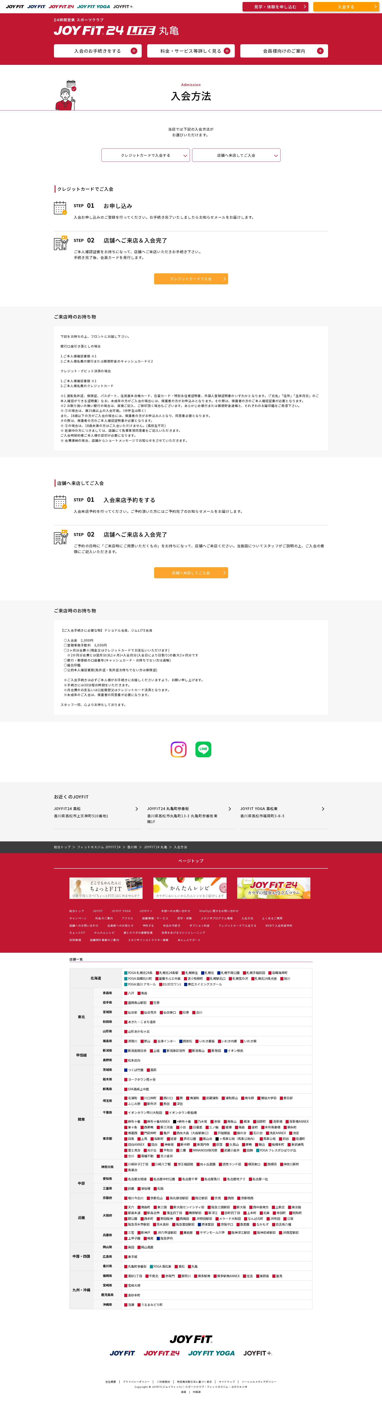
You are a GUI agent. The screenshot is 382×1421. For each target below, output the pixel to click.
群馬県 (107, 1089)
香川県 (107, 1266)
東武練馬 (297, 1144)
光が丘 (152, 1150)
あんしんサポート (189, 940)
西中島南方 (261, 1207)
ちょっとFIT (77, 932)
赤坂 (217, 1121)
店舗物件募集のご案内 (104, 940)
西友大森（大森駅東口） (194, 1133)
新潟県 (107, 1050)
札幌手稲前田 (255, 972)
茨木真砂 (163, 1224)
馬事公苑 (269, 1138)
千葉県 (107, 1112)
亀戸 (167, 1133)
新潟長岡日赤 (137, 1050)
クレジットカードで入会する (145, 155)
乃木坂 (202, 1121)
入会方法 (247, 918)
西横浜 (272, 1164)
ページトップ (191, 861)
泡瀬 (131, 1304)
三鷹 (183, 1150)
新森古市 (153, 1213)
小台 (183, 1127)
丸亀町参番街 (137, 1266)
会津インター (166, 1041)
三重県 (107, 1188)
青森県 (107, 993)
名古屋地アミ (236, 1179)
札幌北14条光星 (266, 978)
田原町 (261, 1121)
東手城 (132, 1256)
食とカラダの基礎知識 (138, 932)
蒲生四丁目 (174, 1213)
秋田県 (107, 1021)
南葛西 (132, 1133)
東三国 (162, 1207)
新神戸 (145, 1232)
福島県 (107, 1041)
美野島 (264, 1276)
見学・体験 (184, 918)
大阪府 (107, 1215)
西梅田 (184, 1218)
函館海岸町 (280, 972)
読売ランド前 (232, 1164)
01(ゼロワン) (172, 984)
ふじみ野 (134, 1103)
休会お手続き (172, 925)
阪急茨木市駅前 (139, 1224)
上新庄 (280, 1207)
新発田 (216, 1050)
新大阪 (241, 1207)
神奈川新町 (291, 1164)
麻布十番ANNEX (158, 1121)
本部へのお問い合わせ (176, 911)
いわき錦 (250, 1041)
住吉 (250, 1276)
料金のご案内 (104, 918)
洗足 (296, 1133)
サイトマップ (227, 1381)
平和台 (168, 1150)
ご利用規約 (163, 1381)
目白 (154, 1144)
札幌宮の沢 (240, 978)
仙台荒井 (150, 1012)
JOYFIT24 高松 (81, 812)
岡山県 (107, 1247)
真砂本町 (134, 1295)
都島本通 (134, 1213)
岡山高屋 (147, 1247)
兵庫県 (107, 1235)
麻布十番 (134, 1121)
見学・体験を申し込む (275, 7)
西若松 (187, 1041)
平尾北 (153, 1276)
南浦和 (194, 1098)
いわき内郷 (229, 1041)
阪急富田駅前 (185, 1224)
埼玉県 (107, 1100)
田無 (250, 1150)
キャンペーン (78, 918)
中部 (81, 1183)
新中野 (185, 1144)
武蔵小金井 (232, 1150)
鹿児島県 (107, 1294)
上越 (156, 1050)
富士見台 (134, 1150)
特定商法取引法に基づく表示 (194, 1381)
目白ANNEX (136, 1144)
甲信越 (81, 1055)
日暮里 (197, 1127)
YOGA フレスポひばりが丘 (278, 1150)
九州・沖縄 (81, 1289)
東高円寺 (203, 1144)
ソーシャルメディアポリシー (259, 1381)
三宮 (131, 1232)
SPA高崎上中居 (138, 1089)
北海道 (95, 978)
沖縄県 (107, 1304)
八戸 (131, 993)
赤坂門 (170, 1276)
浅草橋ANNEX (299, 1121)
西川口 (168, 1098)
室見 (279, 1276)
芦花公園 (190, 1138)
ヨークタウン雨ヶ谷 (142, 1079)
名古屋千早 (190, 1179)
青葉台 (132, 1170)
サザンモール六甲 (212, 1232)
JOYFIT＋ (145, 911)
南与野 (249, 1098)
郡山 (147, 1041)
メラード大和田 (230, 1218)
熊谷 (167, 1103)
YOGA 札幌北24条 (140, 972)
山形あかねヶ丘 (139, 1031)
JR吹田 (275, 1218)
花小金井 (166, 1156)
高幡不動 (147, 1156)
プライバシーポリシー (136, 1381)
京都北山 (156, 1198)
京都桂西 (247, 1198)
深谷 (180, 1103)
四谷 (286, 1138)
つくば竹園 (135, 1070)
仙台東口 (170, 1012)
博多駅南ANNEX (228, 1276)
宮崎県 (107, 1285)
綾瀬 (228, 1127)
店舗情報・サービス (155, 918)
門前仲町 (150, 1133)
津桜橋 (145, 1188)
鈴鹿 (131, 1188)
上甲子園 (134, 1238)
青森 (144, 993)
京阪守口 (227, 1224)
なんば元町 (255, 1218)
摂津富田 (207, 1224)
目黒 (131, 1138)
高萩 (153, 1070)
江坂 (290, 1218)
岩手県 (107, 1002)
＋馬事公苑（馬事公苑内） (237, 1138)
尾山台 (207, 1138)
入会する (346, 7)
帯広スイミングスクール (205, 984)
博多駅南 (204, 1276)
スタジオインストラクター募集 (148, 940)
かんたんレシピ (104, 932)
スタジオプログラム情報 (217, 918)
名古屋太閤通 (137, 1179)
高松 (181, 1266)
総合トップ (76, 911)
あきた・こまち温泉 (142, 1022)
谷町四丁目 (232, 1213)
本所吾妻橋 (272, 1127)
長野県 (107, 1060)
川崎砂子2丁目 (138, 1164)
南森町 (145, 1207)
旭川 (287, 978)
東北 (81, 1016)
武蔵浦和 (212, 1098)
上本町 (251, 1213)
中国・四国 (81, 1256)
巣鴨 (249, 1144)
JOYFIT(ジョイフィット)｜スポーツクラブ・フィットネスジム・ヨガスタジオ (199, 1386)
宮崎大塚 (134, 1285)
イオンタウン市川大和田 (145, 1112)
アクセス (127, 918)
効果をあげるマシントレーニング (183, 932)
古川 (199, 1012)
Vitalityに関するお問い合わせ (219, 911)
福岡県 (107, 1275)
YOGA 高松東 (162, 1266)
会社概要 (110, 1381)
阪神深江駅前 (240, 1232)
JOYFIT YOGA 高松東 (264, 812)
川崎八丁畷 (163, 1164)
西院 (231, 1198)
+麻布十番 (184, 1121)
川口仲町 (150, 1098)
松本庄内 (134, 1060)
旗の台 (241, 1133)
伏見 (218, 1198)
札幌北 (209, 972)
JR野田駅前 (204, 1218)
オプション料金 (199, 925)
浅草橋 (277, 1121)
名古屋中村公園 (164, 1179)
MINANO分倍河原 (205, 1150)
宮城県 (107, 1012)
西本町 (148, 1218)
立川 (131, 1156)
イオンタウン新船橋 (183, 1112)
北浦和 (132, 1098)
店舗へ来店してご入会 (236, 155)
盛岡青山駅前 (137, 1002)
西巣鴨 (148, 1127)
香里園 (244, 1224)
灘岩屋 (188, 1232)
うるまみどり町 (152, 1304)
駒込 (262, 1144)
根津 (247, 1121)
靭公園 (132, 1218)
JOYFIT (98, 911)
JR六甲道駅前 (167, 1232)
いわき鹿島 (207, 1041)
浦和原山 (231, 1098)
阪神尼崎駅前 (266, 1232)
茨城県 (107, 1069)
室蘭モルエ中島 (170, 978)
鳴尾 (150, 1238)
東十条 (132, 1127)
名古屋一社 (260, 1179)
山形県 (107, 1031)
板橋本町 (278, 1144)
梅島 (242, 1127)
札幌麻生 (191, 972)
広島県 (107, 1256)
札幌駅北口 (217, 978)
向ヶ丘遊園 (208, 1164)
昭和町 (297, 1213)
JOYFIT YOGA (121, 911)
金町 (255, 1127)
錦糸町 (292, 1127)
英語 (183, 1392)
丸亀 (194, 1266)
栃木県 (107, 1079)
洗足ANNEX (277, 1133)
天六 (131, 1207)
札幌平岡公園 (230, 972)
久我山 (234, 1144)
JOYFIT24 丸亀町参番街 (182, 815)
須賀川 (132, 1041)
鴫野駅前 (195, 1213)
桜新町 (159, 1138)
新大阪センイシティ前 (189, 1207)
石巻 (186, 1012)
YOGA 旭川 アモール (142, 984)
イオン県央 (235, 1050)
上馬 (144, 1138)
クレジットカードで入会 (191, 278)
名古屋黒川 (212, 1179)
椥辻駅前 (201, 1198)
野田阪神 (166, 1218)
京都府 (107, 1197)
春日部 (288, 1098)
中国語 (197, 1392)
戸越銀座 (224, 1133)
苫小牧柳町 (195, 978)
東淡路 (296, 1207)
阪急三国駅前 (220, 1207)
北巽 (266, 1213)
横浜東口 (254, 1164)
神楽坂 (169, 1144)
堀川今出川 (135, 1198)
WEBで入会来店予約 (278, 925)
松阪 (160, 1188)
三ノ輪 (213, 1127)
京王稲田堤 (185, 1164)
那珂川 (186, 1276)
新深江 (213, 1213)
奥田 (131, 1247)
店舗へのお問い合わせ (84, 925)
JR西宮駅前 (291, 1232)
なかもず (262, 1224)
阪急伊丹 (166, 1238)
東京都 (107, 1138)
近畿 (81, 1217)
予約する (148, 925)
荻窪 (219, 1144)
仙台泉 (132, 1012)
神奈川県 (107, 1167)
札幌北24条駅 (168, 972)
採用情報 (75, 940)
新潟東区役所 (176, 1050)
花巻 (156, 1002)
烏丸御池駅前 (179, 1198)
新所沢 (152, 1103)
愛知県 (107, 1178)
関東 (81, 1119)
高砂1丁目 (135, 1276)
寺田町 (281, 1213)
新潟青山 (198, 1050)
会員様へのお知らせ (120, 925)
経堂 (173, 1138)
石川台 (258, 1133)
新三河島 (166, 1127)
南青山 (232, 1121)
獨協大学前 (269, 1098)
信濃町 (300, 1138)
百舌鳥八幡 (283, 1224)
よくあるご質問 (272, 918)
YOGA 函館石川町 (140, 978)
